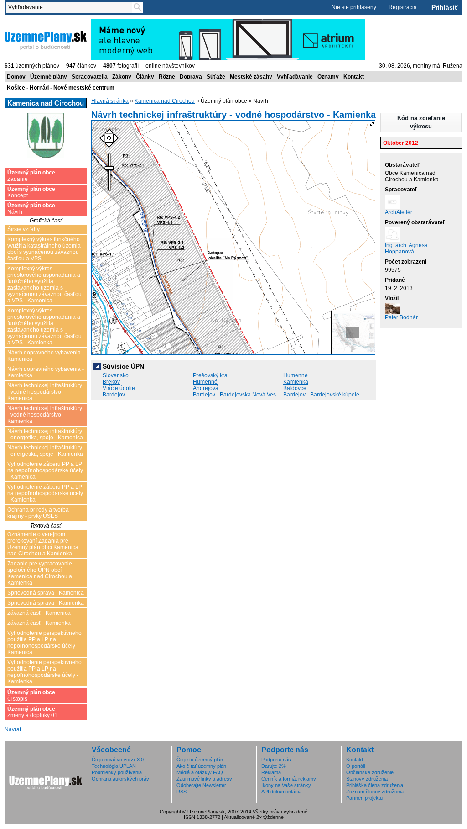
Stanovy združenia (367, 778)
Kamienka (295, 382)
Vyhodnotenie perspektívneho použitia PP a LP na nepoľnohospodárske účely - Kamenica (44, 642)
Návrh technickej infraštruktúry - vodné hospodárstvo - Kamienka (44, 414)
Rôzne (167, 77)
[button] (421, 122)
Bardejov (114, 394)
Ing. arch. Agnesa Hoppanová (406, 248)
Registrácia (403, 7)
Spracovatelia (90, 77)
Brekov (111, 382)
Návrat (13, 729)
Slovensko (116, 375)
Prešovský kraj (211, 375)
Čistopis (31, 695)
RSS (181, 791)
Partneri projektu (364, 798)
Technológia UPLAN (114, 766)
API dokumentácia (281, 791)
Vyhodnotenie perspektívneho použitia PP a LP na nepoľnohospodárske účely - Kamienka (44, 672)
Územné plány (48, 77)
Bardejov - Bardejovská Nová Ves (234, 394)
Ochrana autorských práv (120, 778)
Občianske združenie (370, 772)
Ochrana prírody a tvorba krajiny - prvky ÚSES (38, 513)
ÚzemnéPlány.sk (26, 22)
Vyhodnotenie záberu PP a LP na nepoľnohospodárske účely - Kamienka (45, 493)
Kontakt (353, 77)
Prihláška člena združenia (374, 785)
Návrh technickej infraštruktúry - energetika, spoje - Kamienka (45, 450)
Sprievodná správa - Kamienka (45, 603)
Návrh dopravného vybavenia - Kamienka (45, 372)
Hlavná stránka (110, 101)
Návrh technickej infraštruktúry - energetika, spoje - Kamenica (45, 434)
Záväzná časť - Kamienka (39, 623)
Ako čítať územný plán (201, 766)
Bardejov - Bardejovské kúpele (321, 394)
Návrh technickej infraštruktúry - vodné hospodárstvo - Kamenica (44, 391)
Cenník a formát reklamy (288, 778)
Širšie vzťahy (23, 229)
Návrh (31, 208)
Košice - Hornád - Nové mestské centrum (60, 87)
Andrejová (205, 388)
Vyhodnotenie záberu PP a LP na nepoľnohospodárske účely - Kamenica (45, 470)
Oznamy (328, 77)
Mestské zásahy (251, 77)
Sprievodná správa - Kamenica (45, 593)
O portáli (355, 766)
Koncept (31, 192)
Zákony (121, 77)
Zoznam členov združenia (375, 791)
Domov (16, 77)
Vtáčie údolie (119, 388)
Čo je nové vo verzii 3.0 (118, 759)
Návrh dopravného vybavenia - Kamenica (45, 355)
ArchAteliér (398, 212)
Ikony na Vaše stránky (286, 785)
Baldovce (294, 388)
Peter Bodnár (401, 317)
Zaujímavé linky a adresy (204, 778)
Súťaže (216, 77)
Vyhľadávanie (295, 77)
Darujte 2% (273, 766)
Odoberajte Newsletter (201, 785)
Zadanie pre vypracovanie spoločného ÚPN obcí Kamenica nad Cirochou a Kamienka (39, 573)
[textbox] (71, 7)
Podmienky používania (117, 772)
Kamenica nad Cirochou (165, 101)
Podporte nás (276, 759)
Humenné (295, 375)
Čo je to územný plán (199, 759)
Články (145, 77)
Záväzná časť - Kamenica (39, 613)
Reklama (271, 772)
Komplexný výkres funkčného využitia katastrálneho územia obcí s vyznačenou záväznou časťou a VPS (44, 249)
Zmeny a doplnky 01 (32, 712)
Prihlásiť (444, 7)
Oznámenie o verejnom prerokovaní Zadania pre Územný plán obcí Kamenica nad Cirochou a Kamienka (42, 544)
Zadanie (31, 175)
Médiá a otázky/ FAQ (199, 772)
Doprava (191, 77)
